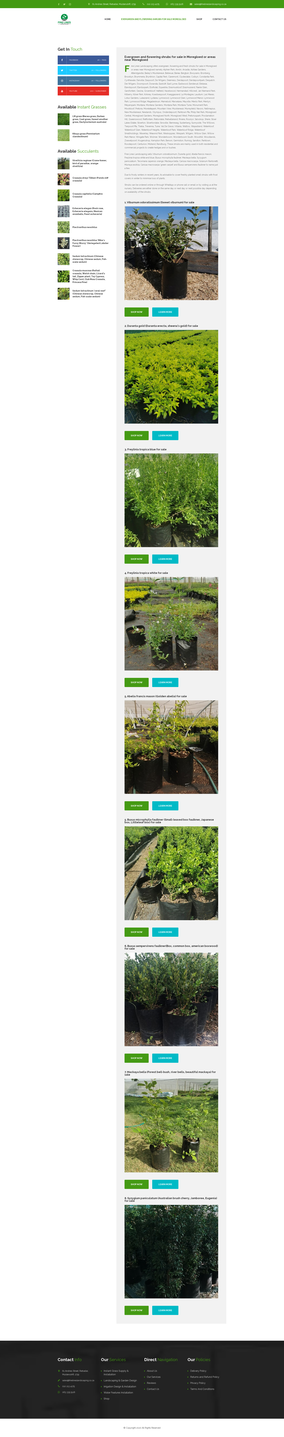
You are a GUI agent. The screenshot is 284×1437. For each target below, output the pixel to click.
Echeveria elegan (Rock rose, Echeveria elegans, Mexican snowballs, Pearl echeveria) (88, 211)
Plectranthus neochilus (84, 227)
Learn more (165, 312)
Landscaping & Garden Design (120, 1380)
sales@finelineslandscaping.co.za (78, 1380)
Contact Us (219, 19)
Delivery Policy (198, 1370)
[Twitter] (64, 4)
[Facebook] (59, 4)
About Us (152, 1370)
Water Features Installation (118, 1392)
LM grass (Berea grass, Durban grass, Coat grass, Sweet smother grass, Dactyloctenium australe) (90, 119)
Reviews (151, 1383)
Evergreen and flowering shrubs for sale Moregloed (153, 19)
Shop (199, 19)
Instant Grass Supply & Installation (116, 1372)
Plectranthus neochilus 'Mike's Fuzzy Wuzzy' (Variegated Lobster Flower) (90, 243)
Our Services (154, 1377)
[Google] (70, 4)
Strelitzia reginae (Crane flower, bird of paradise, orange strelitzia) (89, 163)
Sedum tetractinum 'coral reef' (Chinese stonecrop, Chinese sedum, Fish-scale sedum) (89, 294)
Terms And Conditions (202, 1389)
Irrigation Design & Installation (120, 1386)
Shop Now (136, 312)
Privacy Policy (197, 1383)
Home (108, 19)
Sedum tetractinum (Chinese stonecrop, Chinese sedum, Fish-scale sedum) (89, 259)
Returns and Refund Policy (204, 1377)
